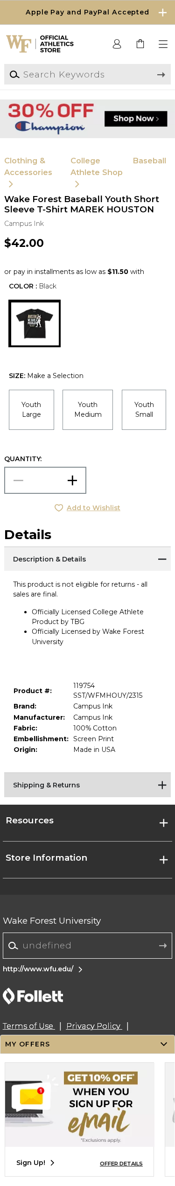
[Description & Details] (87, 558)
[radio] (31, 410)
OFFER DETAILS (121, 1163)
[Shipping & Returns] (87, 784)
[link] (140, 44)
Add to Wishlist (93, 508)
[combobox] (87, 946)
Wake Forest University (52, 920)
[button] (87, 12)
